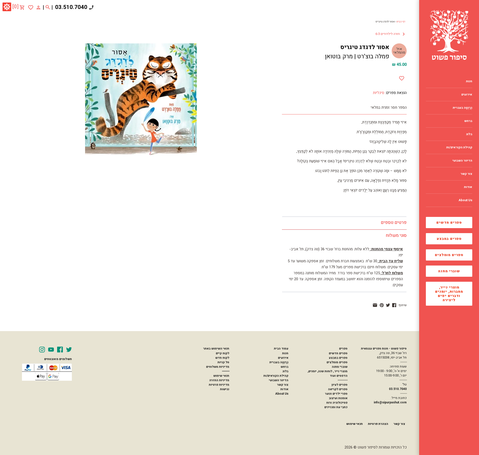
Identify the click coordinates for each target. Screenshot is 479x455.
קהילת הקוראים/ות (275, 375)
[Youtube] (51, 349)
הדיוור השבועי (278, 380)
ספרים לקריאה (338, 389)
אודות (284, 389)
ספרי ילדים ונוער (336, 393)
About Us (281, 393)
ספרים (343, 348)
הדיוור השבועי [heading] (462, 160)
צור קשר (282, 384)
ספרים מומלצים (449, 255)
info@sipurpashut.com (390, 402)
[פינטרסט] (382, 305)
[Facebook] (60, 349)
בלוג (285, 371)
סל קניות (223, 362)
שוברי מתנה (449, 271)
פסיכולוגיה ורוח (337, 402)
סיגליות (378, 92)
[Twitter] (69, 349)
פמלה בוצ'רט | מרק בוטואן (357, 56)
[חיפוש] (48, 7)
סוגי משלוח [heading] (396, 235)
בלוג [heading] (469, 134)
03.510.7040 (71, 7)
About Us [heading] (465, 200)
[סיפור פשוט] (449, 35)
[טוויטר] (388, 305)
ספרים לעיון (340, 384)
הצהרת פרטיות (378, 424)
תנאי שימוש (221, 375)
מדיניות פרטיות (219, 384)
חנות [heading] (469, 81)
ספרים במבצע (449, 238)
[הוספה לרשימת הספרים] (402, 77)
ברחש (284, 366)
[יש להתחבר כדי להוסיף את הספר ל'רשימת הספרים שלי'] (30, 7)
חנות (285, 353)
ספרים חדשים (449, 222)
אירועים (283, 358)
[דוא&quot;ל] (374, 305)
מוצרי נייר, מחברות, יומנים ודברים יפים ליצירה (449, 294)
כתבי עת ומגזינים (336, 407)
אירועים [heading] (466, 94)
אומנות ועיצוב (338, 398)
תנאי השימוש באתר (216, 348)
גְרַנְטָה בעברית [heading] (462, 107)
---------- (343, 380)
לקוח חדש (222, 358)
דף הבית (401, 21)
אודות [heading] (468, 187)
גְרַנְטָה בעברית (278, 362)
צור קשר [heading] (466, 174)
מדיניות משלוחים (217, 366)
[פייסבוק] (394, 305)
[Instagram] (42, 349)
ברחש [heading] (468, 121)
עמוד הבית (281, 348)
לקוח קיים (222, 353)
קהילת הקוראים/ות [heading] (459, 147)
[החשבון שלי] (38, 7)
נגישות (224, 389)
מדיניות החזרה (219, 380)
